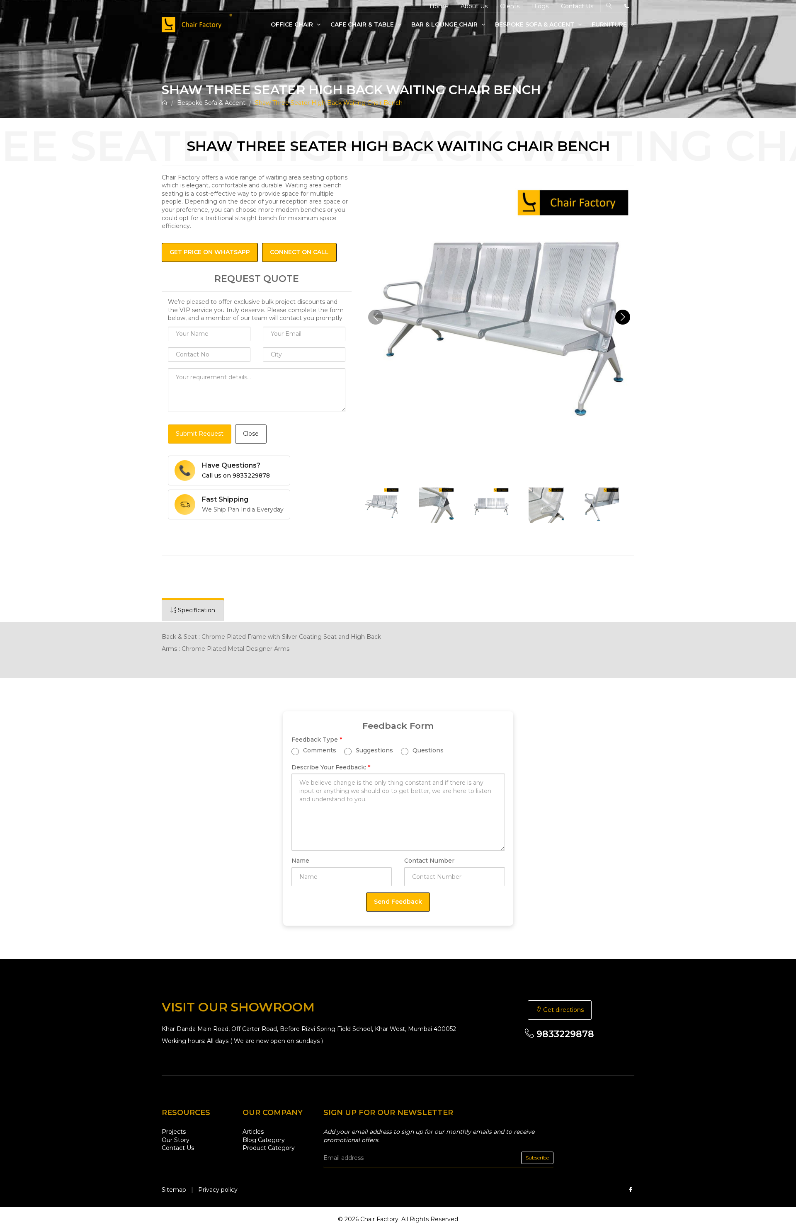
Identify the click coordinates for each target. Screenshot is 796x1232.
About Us (474, 6)
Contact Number (429, 860)
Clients (509, 6)
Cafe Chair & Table (363, 24)
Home (439, 6)
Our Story (175, 1140)
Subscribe (537, 1157)
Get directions (562, 1010)
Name (300, 860)
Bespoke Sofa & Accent (535, 24)
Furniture (610, 24)
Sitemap (174, 1189)
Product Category (269, 1148)
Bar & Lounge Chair (445, 24)
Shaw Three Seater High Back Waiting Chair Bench (329, 103)
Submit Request (199, 433)
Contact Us (577, 6)
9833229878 (564, 1034)
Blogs (540, 6)
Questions (427, 750)
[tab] (193, 610)
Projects (174, 1131)
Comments (318, 750)
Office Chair (293, 24)
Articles (253, 1131)
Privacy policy (218, 1189)
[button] (622, 317)
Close (251, 433)
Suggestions (373, 750)
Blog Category (264, 1140)
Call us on (236, 475)
